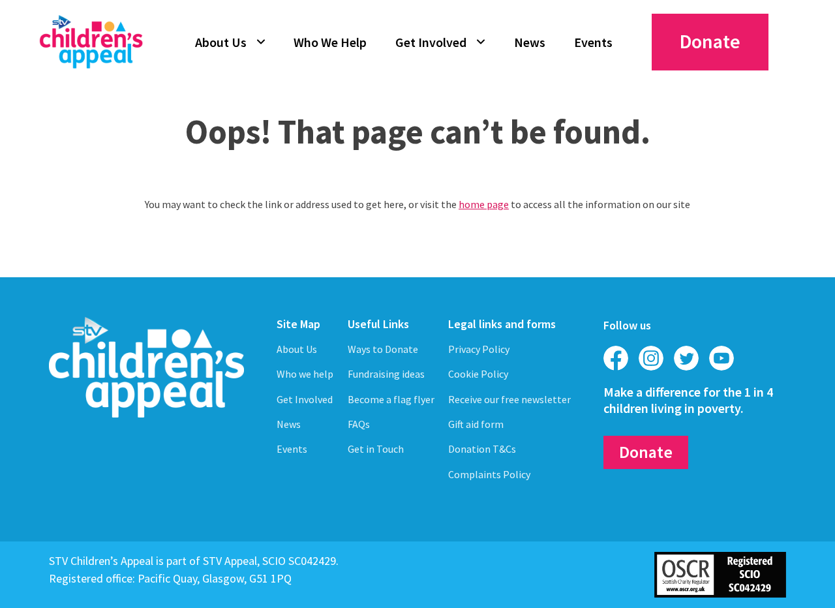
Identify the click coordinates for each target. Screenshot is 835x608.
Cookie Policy (478, 373)
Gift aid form (476, 424)
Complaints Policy (489, 474)
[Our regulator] (720, 573)
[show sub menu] (261, 41)
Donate (710, 41)
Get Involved (430, 42)
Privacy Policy (478, 349)
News (529, 42)
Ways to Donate (383, 349)
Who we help (305, 373)
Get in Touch (376, 448)
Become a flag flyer (391, 399)
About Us (221, 42)
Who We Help (330, 42)
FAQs (359, 424)
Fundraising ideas (386, 373)
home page (484, 204)
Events (593, 42)
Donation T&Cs (482, 448)
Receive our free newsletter (509, 399)
